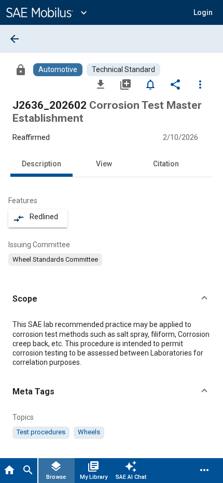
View (104, 164)
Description (41, 164)
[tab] (9, 470)
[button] (111, 299)
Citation (166, 164)
